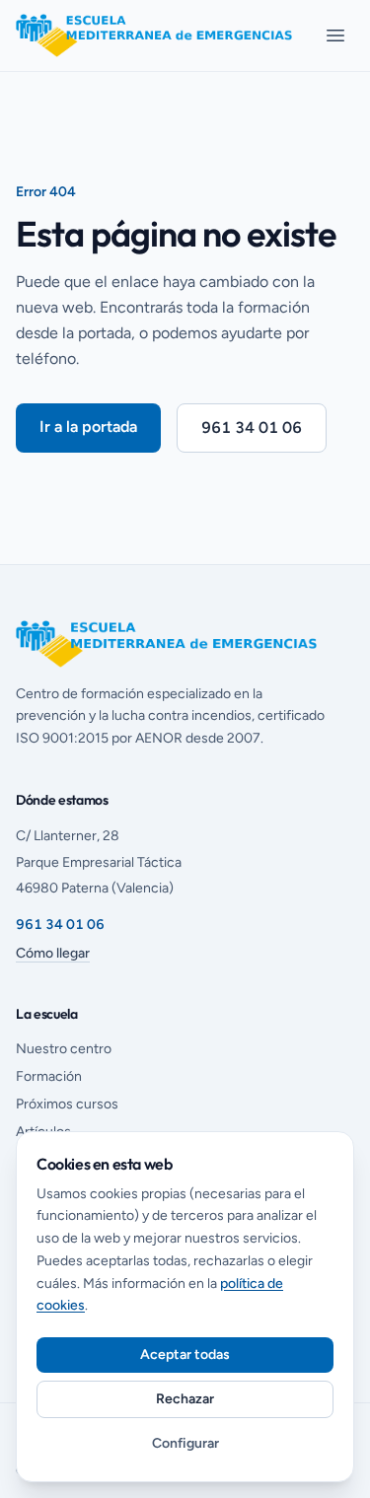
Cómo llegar (53, 953)
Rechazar (185, 1399)
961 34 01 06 (251, 427)
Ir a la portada (88, 426)
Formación (49, 1076)
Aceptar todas (185, 1354)
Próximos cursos (67, 1104)
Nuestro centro (63, 1048)
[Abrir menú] (335, 35)
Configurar (185, 1443)
